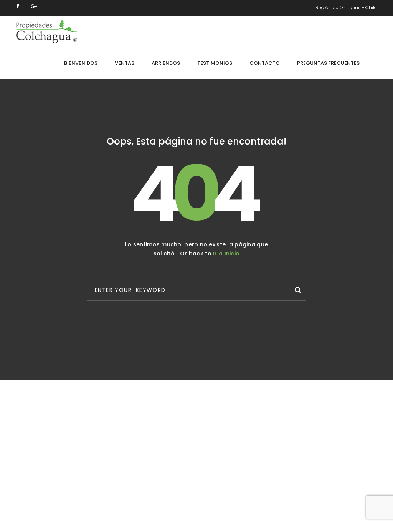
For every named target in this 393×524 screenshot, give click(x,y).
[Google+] (34, 6)
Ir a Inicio (226, 253)
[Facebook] (17, 6)
